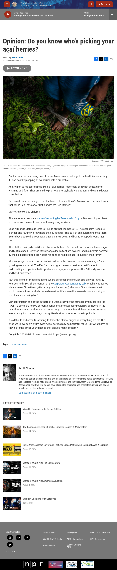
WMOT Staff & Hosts (52, 539)
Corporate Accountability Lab (69, 283)
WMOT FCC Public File (100, 533)
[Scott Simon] (9, 372)
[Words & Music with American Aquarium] (12, 485)
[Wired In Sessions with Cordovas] (12, 503)
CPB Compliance (97, 539)
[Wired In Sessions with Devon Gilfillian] (12, 414)
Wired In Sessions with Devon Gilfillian (42, 409)
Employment (72, 533)
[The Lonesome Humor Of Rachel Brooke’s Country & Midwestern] (12, 432)
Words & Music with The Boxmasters (41, 463)
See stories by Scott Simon (35, 392)
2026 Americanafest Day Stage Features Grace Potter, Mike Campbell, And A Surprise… (66, 445)
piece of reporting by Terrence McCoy (58, 218)
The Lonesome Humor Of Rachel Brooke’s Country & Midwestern (55, 427)
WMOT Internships (75, 539)
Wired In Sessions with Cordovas (39, 498)
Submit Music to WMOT (74, 546)
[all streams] (113, 14)
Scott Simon (17, 57)
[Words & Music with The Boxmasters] (12, 467)
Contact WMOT (50, 533)
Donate (105, 4)
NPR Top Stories (19, 344)
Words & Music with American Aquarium (42, 481)
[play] (8, 14)
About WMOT (49, 545)
